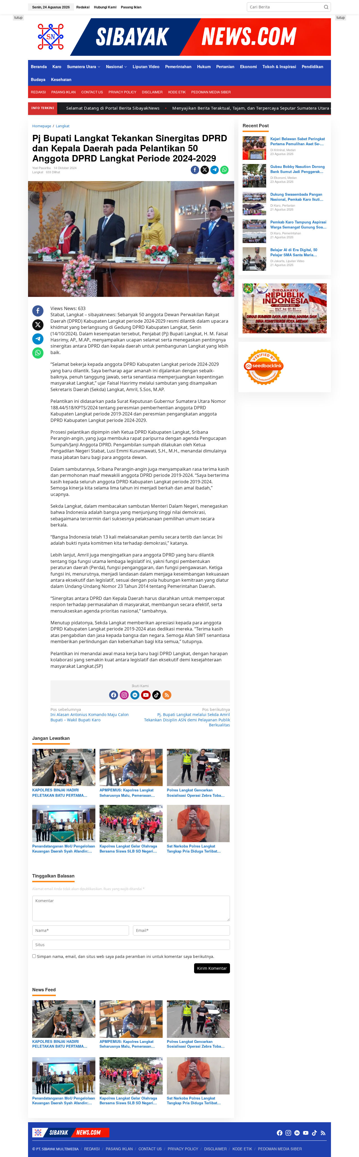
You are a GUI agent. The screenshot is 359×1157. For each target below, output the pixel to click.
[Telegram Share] (214, 170)
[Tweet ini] (205, 170)
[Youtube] (146, 694)
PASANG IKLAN (119, 1148)
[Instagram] (124, 694)
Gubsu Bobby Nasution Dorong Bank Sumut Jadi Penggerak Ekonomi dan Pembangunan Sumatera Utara (297, 169)
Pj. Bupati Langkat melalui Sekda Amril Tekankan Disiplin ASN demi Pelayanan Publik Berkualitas (187, 717)
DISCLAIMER (215, 1148)
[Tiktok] (156, 694)
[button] (326, 7)
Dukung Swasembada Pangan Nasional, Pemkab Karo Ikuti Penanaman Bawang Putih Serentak (296, 197)
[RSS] (166, 694)
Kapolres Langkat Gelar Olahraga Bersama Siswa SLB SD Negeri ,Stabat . (128, 849)
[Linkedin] (134, 694)
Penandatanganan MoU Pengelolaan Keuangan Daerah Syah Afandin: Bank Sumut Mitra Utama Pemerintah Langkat (63, 849)
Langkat (37, 172)
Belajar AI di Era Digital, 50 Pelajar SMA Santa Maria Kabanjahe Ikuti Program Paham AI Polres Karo (298, 252)
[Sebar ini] (195, 170)
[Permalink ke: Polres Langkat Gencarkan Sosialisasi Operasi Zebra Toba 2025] (198, 767)
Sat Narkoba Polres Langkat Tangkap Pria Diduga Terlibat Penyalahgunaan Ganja (192, 849)
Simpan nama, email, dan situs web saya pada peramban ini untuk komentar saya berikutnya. (125, 956)
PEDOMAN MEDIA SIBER (280, 1148)
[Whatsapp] (224, 170)
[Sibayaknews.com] (179, 36)
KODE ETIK (242, 1148)
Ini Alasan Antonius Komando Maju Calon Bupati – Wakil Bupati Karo (89, 714)
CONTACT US (150, 1148)
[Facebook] (113, 694)
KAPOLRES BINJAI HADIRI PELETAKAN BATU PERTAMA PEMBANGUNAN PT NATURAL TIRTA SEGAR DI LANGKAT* (58, 793)
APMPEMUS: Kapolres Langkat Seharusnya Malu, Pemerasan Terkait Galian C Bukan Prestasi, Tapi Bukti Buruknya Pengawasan (129, 793)
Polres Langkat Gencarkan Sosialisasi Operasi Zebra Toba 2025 (194, 793)
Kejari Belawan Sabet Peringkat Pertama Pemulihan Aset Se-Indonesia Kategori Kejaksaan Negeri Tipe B (297, 141)
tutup (18, 17)
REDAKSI (92, 1148)
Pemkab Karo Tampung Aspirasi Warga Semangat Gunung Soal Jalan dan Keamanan (298, 225)
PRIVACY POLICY (183, 1148)
